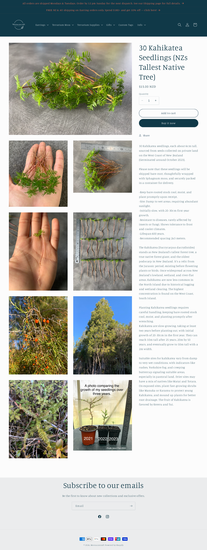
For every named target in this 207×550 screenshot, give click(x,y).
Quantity (144, 93)
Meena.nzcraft (97, 545)
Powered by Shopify (114, 545)
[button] (41, 25)
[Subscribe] (131, 506)
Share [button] (146, 135)
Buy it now (169, 122)
